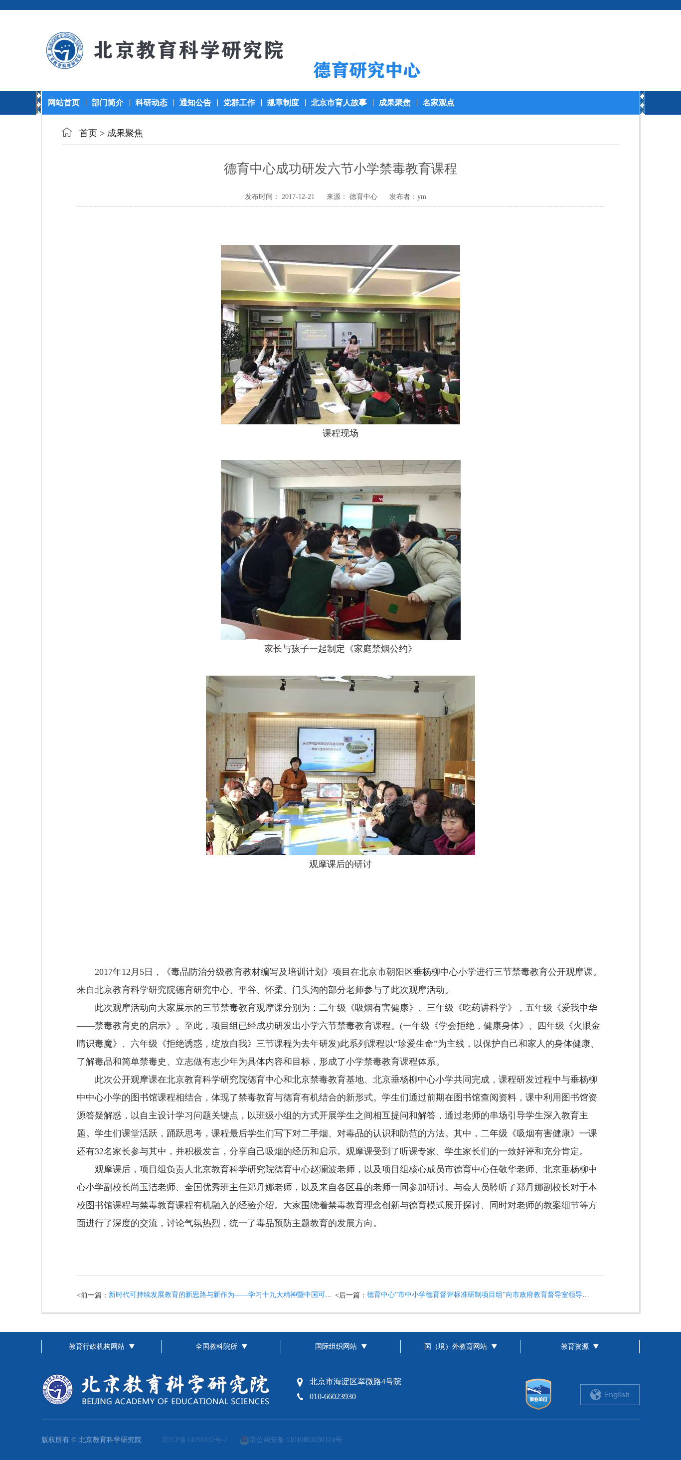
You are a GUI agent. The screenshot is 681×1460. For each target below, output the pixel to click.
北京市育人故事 (339, 102)
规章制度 (283, 102)
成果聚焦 (395, 102)
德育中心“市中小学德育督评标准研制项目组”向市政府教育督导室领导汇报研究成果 (495, 1294)
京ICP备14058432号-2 (194, 1440)
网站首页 (64, 102)
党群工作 (239, 102)
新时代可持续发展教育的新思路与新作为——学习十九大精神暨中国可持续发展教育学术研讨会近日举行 (269, 1294)
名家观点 (439, 102)
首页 (89, 133)
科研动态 (152, 102)
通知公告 (195, 102)
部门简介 (108, 102)
